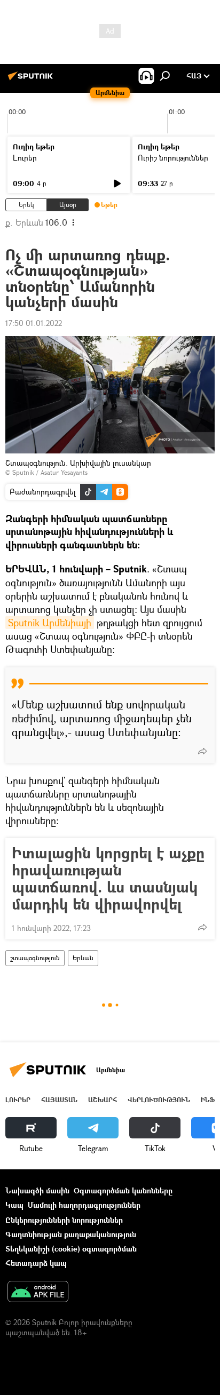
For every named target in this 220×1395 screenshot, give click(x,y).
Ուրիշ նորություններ (173, 158)
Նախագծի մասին (37, 1190)
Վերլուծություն (159, 1099)
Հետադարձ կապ (36, 1263)
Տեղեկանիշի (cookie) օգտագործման (71, 1248)
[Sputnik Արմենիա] (32, 80)
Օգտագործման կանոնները (123, 1190)
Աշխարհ (102, 1099)
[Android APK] (38, 1292)
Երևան (83, 957)
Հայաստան (59, 1099)
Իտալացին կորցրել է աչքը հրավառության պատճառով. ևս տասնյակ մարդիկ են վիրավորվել (108, 878)
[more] (202, 751)
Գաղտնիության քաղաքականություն (70, 1234)
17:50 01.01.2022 (33, 323)
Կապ (14, 1205)
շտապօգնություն (35, 957)
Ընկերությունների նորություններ (64, 1220)
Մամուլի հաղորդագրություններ (84, 1205)
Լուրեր (25, 158)
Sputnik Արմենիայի (49, 622)
